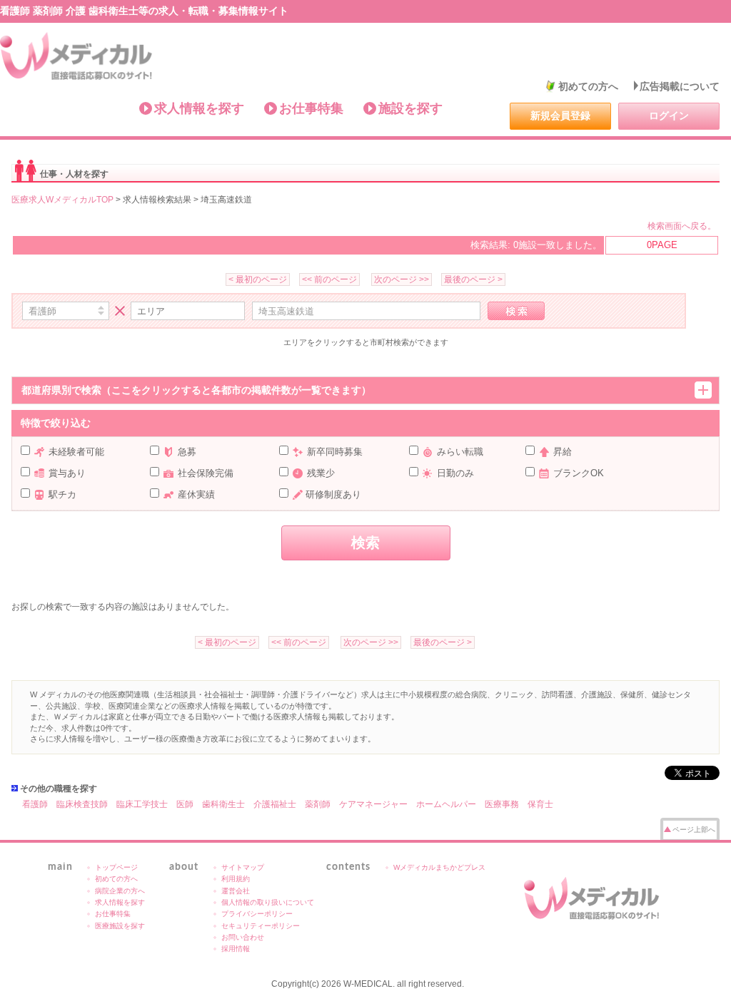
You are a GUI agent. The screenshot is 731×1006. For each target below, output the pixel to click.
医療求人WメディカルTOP (62, 200)
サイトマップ (242, 867)
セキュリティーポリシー (260, 926)
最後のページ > (473, 279)
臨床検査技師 (82, 804)
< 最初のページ (257, 279)
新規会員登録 (560, 115)
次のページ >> (401, 279)
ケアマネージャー (373, 804)
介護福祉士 (274, 804)
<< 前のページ (329, 279)
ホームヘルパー (446, 804)
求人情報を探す (199, 108)
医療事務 (502, 804)
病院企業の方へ (120, 891)
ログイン (669, 115)
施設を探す (410, 108)
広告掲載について (680, 86)
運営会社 (235, 891)
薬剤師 (318, 804)
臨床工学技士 (142, 804)
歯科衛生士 (223, 804)
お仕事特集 (311, 108)
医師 (184, 804)
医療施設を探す (120, 926)
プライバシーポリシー (257, 914)
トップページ (116, 867)
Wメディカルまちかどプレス (439, 867)
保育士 (540, 804)
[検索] (516, 311)
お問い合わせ (242, 937)
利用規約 (235, 879)
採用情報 (235, 949)
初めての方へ (588, 86)
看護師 (35, 804)
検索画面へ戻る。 (681, 226)
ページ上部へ (693, 829)
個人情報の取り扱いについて (267, 902)
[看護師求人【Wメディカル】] (76, 56)
